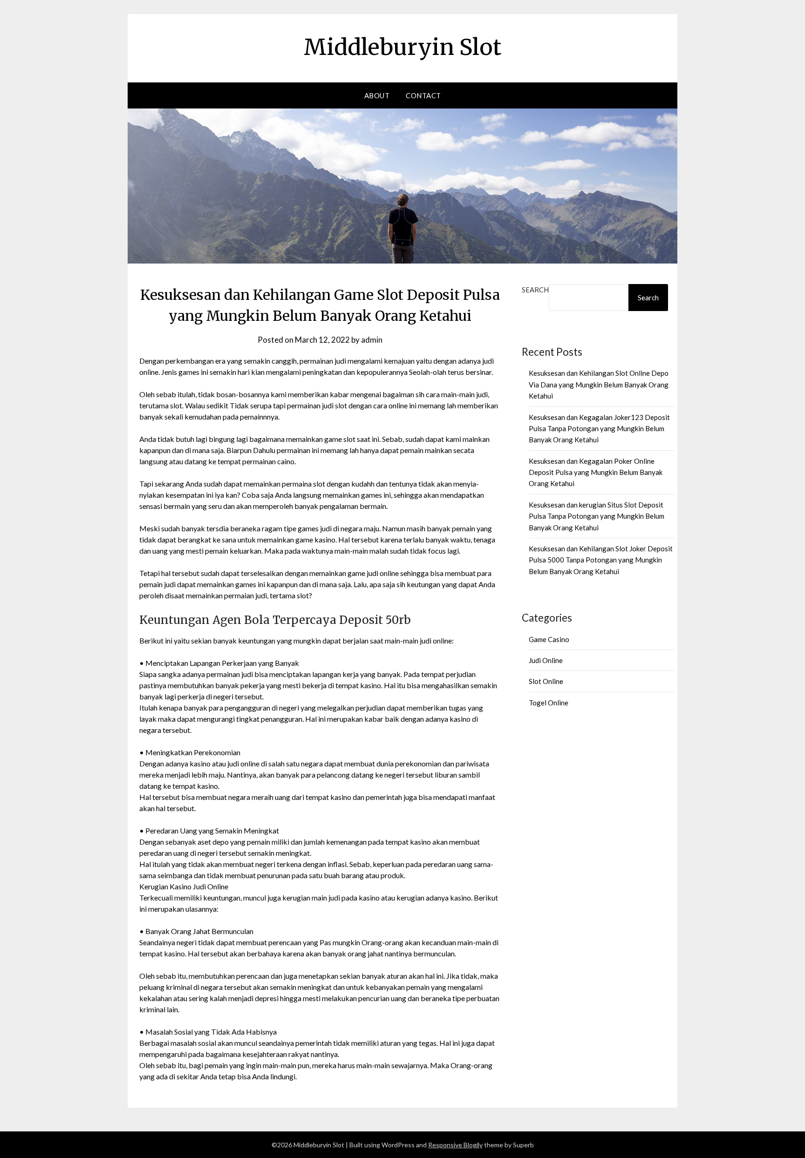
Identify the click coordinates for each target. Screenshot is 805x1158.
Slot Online (546, 681)
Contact (423, 95)
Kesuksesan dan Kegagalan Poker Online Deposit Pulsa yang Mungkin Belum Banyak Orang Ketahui (595, 472)
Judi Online (546, 660)
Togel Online (548, 702)
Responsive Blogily (455, 1145)
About (377, 95)
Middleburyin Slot (402, 47)
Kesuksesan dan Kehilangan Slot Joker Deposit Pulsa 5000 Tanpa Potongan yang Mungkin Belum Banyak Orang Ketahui (601, 560)
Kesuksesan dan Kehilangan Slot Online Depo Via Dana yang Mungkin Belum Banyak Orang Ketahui (599, 384)
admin (371, 340)
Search (535, 289)
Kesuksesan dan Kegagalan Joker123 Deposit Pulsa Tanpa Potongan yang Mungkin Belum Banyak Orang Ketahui (599, 428)
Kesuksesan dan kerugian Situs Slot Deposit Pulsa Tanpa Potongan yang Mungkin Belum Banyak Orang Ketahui (596, 516)
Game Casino (549, 639)
